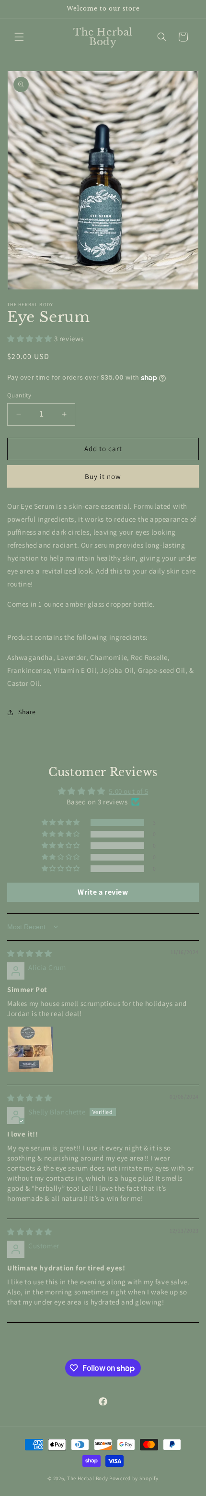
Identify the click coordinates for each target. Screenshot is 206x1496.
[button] (19, 37)
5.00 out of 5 (128, 791)
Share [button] (27, 711)
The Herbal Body (87, 1478)
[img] (29, 953)
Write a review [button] (103, 892)
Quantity (19, 395)
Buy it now (103, 476)
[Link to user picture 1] (30, 1049)
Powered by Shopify (134, 1478)
